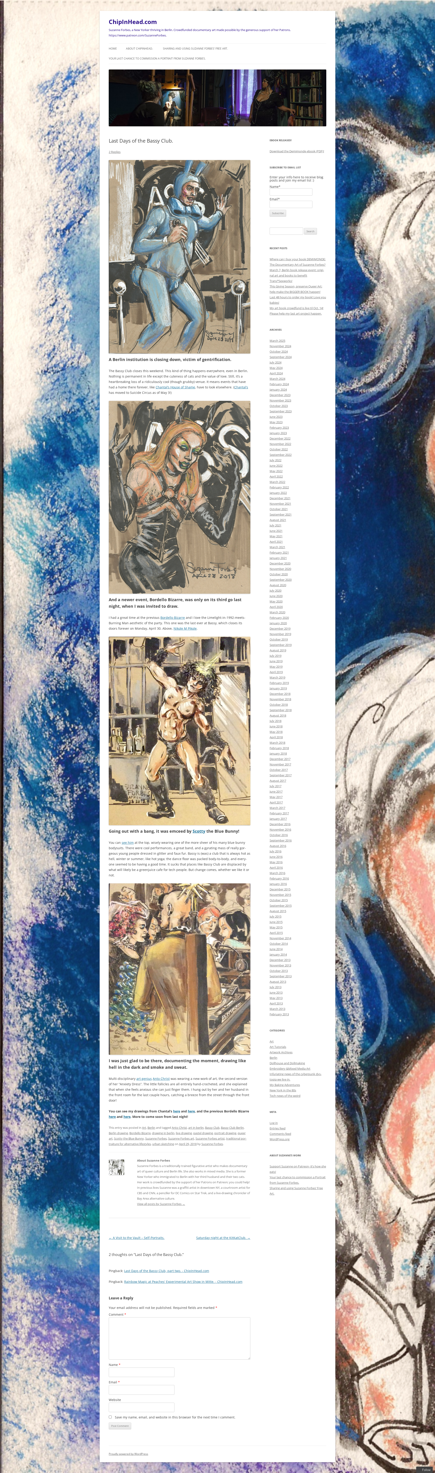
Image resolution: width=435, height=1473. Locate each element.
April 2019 (276, 672)
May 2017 (276, 797)
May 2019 (276, 667)
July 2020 (275, 590)
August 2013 (278, 982)
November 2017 (280, 764)
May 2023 (276, 422)
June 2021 (276, 531)
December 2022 (280, 438)
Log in (274, 1123)
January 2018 (278, 753)
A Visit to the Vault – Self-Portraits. (136, 1238)
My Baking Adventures (285, 1085)
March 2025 (277, 341)
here (176, 1111)
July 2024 (275, 362)
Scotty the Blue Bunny (129, 1138)
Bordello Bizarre (172, 617)
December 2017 (280, 759)
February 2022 (279, 487)
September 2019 (281, 645)
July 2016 (275, 851)
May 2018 (276, 732)
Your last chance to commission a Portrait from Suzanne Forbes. (157, 58)
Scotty (199, 831)
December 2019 (280, 629)
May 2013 (276, 998)
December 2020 (280, 563)
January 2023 (278, 433)
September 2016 (281, 840)
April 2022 (276, 476)
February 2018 (279, 748)
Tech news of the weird (285, 1096)
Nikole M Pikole (185, 628)
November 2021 (280, 504)
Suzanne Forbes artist (210, 1138)
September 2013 (281, 976)
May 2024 (276, 368)
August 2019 (278, 650)
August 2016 (278, 846)
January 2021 (278, 558)
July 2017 (275, 786)
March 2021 (277, 547)
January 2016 (278, 884)
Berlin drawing (118, 1133)
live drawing (184, 1133)
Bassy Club (212, 1128)
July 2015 (275, 916)
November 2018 (280, 699)
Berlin (151, 1128)
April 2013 (276, 1003)
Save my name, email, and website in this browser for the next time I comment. (175, 1417)
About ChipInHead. (139, 48)
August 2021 (278, 520)
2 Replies (115, 152)
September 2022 (281, 455)
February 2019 (279, 683)
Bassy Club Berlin (232, 1128)
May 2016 (276, 862)
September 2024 (281, 357)
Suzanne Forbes (156, 1138)
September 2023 (281, 411)
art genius (144, 1078)
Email (114, 1382)
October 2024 (279, 351)
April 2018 (276, 737)
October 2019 (279, 639)
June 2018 (276, 726)
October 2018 (279, 705)
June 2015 (276, 922)
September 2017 (281, 775)
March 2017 (277, 808)
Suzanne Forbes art (181, 1138)
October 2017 (279, 770)
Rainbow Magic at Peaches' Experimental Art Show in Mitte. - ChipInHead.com (183, 1281)
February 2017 (279, 813)
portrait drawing (225, 1133)
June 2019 (276, 661)
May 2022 (276, 471)
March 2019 (277, 677)
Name (115, 1365)
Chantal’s (241, 387)
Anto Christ (161, 1078)
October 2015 (279, 900)
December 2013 (280, 960)
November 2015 (280, 895)
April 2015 (276, 933)
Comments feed (280, 1134)
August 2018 (278, 715)
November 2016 (280, 829)
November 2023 (280, 400)
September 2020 (281, 580)
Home (113, 48)
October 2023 (279, 406)
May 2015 (276, 927)
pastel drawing (203, 1133)
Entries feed (277, 1128)
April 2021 (276, 542)
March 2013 (277, 1009)
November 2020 (280, 569)
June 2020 (276, 596)
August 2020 (278, 585)
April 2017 (276, 802)
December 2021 (280, 498)
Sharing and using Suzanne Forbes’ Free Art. (195, 48)
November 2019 (280, 634)
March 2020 (277, 612)
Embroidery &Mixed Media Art (290, 1068)
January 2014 (278, 954)
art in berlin (196, 1128)
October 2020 (279, 574)
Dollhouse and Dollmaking (287, 1063)
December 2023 (280, 395)
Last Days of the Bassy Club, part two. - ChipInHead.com (166, 1271)
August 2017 (278, 781)
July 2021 (275, 525)
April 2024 (276, 373)
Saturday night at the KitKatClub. (223, 1238)
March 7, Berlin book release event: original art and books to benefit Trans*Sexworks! (297, 275)
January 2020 (278, 623)
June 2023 (276, 417)
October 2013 (279, 971)
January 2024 (278, 389)
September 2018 (281, 710)
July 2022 (275, 460)
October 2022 (279, 449)
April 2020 (276, 607)
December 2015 (280, 889)
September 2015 (281, 906)
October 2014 (279, 944)
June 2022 (276, 466)
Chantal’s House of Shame (175, 387)
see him (128, 842)
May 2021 (276, 536)
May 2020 (276, 601)
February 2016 (279, 878)
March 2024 (277, 379)
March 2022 (277, 482)
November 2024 (280, 346)
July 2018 (275, 721)
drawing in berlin (163, 1133)
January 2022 (278, 493)
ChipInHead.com (133, 22)
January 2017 (278, 819)
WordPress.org (280, 1139)
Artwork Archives (281, 1052)
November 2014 (280, 938)
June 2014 (276, 949)
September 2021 (281, 514)
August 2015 (278, 911)
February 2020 (279, 618)
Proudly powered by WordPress (128, 1454)
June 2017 (276, 791)
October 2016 (279, 835)
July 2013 (275, 987)
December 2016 (280, 824)
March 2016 (277, 873)
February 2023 (279, 428)
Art (144, 1128)
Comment (117, 1314)
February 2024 (279, 384)
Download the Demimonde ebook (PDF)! (297, 151)
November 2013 (280, 965)
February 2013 (279, 1014)
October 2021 (279, 509)
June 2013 (276, 992)
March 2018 (277, 743)
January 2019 (278, 688)
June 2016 (276, 857)
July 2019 (275, 656)
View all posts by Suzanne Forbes (161, 1204)
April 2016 (276, 868)
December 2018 (280, 694)
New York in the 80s (283, 1090)
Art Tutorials (278, 1047)
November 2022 (280, 444)
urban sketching (163, 1144)
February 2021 (279, 552)
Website (115, 1400)
